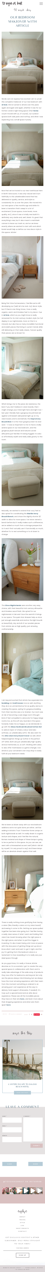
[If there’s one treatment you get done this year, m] (12, 1190)
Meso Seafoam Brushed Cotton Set (26, 727)
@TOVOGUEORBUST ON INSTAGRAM (22, 1182)
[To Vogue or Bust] (12, 4)
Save (37, 1014)
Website (4, 1135)
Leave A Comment (16, 1014)
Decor (29, 10)
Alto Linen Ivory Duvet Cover (17, 736)
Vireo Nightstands (13, 605)
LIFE (22, 1225)
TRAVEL (22, 1220)
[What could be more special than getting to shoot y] (19, 1190)
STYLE (22, 1222)
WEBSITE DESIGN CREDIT (12, 1267)
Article (6, 315)
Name (4, 1116)
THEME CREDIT (30, 1267)
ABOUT (23, 1217)
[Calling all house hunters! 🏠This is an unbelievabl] (39, 1190)
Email (4, 1126)
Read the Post (22, 1092)
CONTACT (22, 1231)
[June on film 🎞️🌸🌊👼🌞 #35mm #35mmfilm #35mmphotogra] (5, 1190)
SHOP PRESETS (22, 1228)
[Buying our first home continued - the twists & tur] (25, 1190)
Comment (27, 1116)
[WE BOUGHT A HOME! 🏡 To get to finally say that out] (32, 1190)
